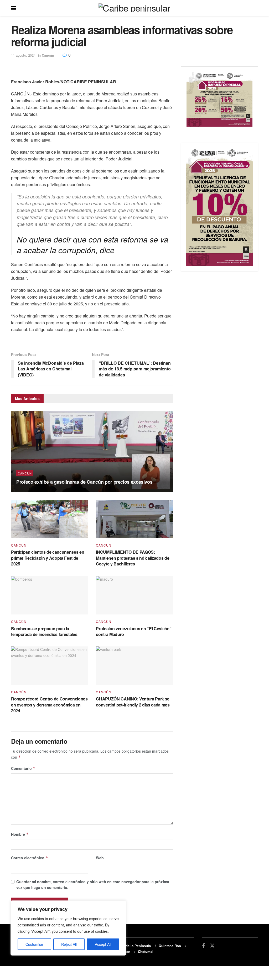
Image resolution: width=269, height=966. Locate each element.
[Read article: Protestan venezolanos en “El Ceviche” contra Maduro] (134, 595)
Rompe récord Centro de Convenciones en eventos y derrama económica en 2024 (49, 705)
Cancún (48, 55)
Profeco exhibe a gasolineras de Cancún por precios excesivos (84, 481)
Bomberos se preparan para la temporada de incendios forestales (44, 631)
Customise (34, 944)
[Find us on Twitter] (212, 946)
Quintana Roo (170, 945)
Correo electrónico (29, 857)
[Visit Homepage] (134, 7)
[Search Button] (255, 8)
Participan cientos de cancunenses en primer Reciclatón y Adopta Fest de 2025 (47, 558)
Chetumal (145, 951)
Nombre (20, 834)
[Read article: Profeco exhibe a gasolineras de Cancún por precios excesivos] (92, 451)
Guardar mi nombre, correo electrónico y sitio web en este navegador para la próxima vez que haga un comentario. (92, 884)
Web (100, 857)
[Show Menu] (13, 8)
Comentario (23, 768)
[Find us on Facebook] (203, 946)
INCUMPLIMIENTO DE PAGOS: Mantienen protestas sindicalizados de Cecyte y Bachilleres (132, 558)
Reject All (69, 944)
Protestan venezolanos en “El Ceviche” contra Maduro (133, 631)
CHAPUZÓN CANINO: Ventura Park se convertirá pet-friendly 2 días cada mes (133, 702)
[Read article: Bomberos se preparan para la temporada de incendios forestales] (49, 595)
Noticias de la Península (131, 945)
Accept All (103, 944)
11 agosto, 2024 (23, 55)
